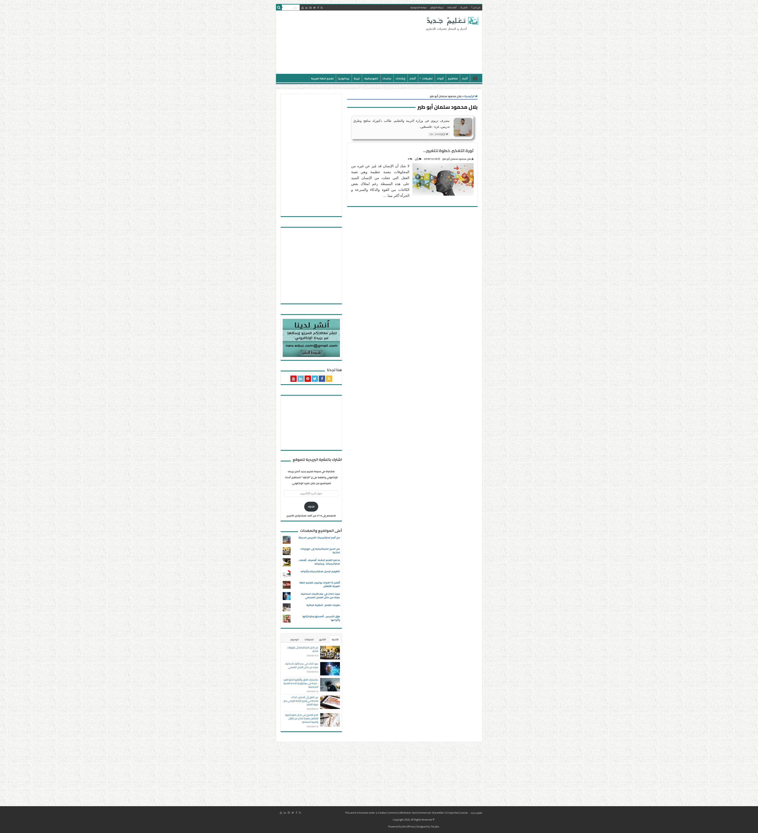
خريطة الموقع (437, 7)
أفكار (413, 78)
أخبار (465, 78)
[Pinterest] (310, 7)
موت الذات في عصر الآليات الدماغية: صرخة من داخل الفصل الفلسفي (320, 596)
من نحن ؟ (475, 7)
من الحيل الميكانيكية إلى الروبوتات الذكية (320, 551)
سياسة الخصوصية (419, 7)
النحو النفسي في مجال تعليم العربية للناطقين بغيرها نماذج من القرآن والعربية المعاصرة (301, 718)
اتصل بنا (463, 7)
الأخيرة (335, 639)
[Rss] (321, 7)
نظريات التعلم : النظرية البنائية (323, 605)
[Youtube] (302, 7)
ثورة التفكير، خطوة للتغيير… (448, 150)
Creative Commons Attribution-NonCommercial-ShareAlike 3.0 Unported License (423, 812)
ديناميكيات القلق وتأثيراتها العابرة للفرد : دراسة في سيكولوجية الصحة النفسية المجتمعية (300, 683)
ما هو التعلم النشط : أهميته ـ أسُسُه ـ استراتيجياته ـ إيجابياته (319, 562)
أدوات (440, 78)
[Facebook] (318, 7)
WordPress (408, 826)
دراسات (386, 78)
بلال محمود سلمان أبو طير (456, 159)
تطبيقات (427, 78)
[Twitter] (314, 7)
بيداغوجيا (343, 78)
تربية (357, 78)
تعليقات (309, 639)
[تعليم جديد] (451, 23)
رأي (416, 159)
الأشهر (322, 639)
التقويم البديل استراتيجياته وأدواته (320, 571)
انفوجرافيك (371, 78)
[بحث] (279, 7)
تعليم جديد (476, 812)
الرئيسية (475, 78)
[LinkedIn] (306, 7)
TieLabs (435, 826)
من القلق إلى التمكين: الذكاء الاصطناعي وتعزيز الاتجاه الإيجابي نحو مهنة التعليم (301, 701)
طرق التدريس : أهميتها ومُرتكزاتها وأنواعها (321, 618)
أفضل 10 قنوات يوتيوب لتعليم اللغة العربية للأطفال (319, 584)
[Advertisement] (351, 42)
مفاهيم (453, 78)
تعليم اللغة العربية (322, 78)
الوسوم (294, 639)
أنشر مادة (451, 7)
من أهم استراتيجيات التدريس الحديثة (319, 537)
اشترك (311, 506)
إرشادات (400, 78)
